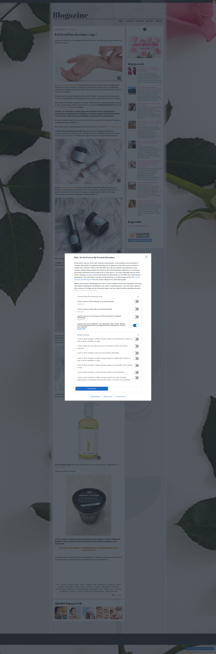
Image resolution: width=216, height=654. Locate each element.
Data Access (108, 396)
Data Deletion (95, 396)
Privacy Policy (121, 396)
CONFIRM (92, 389)
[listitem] (108, 296)
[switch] (136, 301)
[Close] (147, 258)
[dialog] (108, 327)
